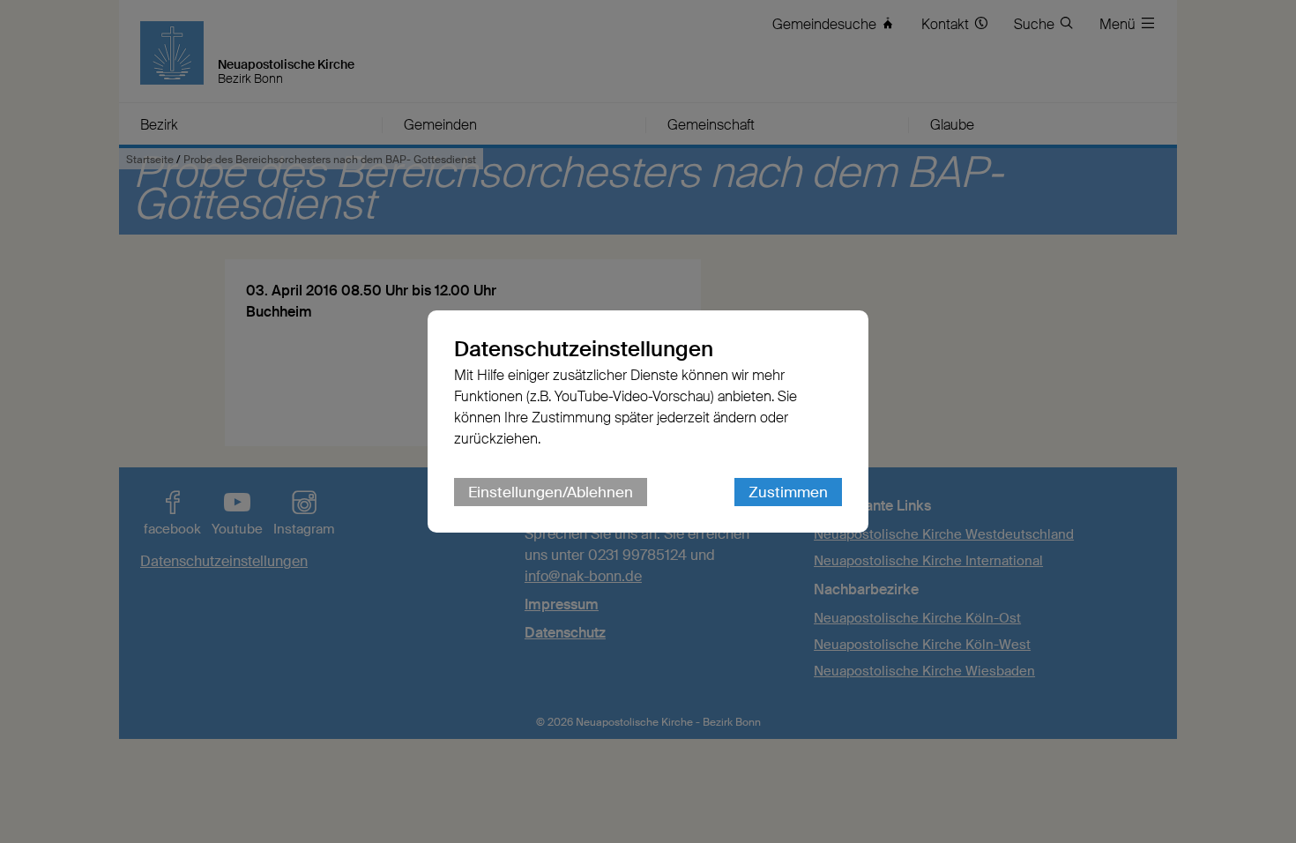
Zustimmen (788, 492)
